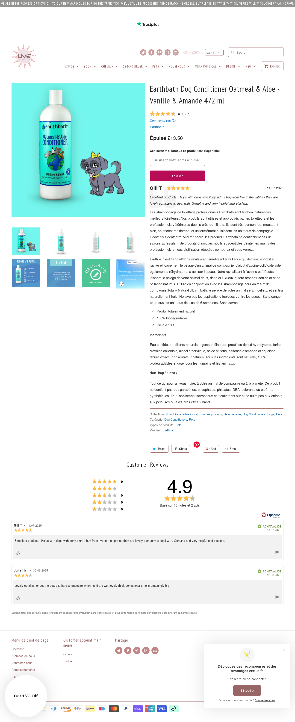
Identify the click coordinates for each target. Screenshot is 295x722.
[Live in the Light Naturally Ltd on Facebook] (151, 52)
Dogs (270, 414)
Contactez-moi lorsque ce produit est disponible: (185, 150)
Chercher (18, 649)
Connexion (192, 52)
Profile (67, 661)
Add (213, 448)
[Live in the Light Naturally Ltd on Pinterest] (159, 52)
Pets (156, 66)
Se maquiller (133, 66)
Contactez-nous (22, 662)
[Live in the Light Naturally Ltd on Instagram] (168, 52)
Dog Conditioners (254, 414)
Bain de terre (232, 414)
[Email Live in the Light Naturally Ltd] (176, 52)
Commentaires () (163, 120)
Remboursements (23, 669)
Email (233, 448)
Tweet (161, 448)
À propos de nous (23, 656)
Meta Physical (206, 66)
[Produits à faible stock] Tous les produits (194, 414)
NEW (248, 66)
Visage (70, 66)
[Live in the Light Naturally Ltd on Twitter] (143, 52)
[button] (26, 696)
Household (177, 66)
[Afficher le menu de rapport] (277, 553)
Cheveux (108, 66)
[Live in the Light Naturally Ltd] (24, 56)
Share (183, 448)
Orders (67, 654)
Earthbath (157, 126)
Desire (231, 66)
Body (88, 66)
